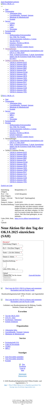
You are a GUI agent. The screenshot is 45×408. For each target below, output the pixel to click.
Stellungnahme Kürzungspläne (20, 35)
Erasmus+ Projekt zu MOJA (19, 43)
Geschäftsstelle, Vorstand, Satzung (21, 15)
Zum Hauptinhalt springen (10, 2)
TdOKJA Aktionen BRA (18, 66)
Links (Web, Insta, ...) (10, 269)
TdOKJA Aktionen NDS (18, 78)
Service (7, 21)
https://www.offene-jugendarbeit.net (27, 218)
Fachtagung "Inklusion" (13, 320)
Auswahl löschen (35, 275)
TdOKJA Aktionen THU (18, 92)
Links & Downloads (12, 344)
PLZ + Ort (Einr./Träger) (11, 248)
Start (6, 9)
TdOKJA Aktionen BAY (18, 62)
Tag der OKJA (15, 41)
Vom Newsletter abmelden (14, 359)
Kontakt (12, 19)
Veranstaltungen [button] (10, 139)
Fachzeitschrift (10, 31)
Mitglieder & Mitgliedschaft (19, 17)
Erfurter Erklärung (16, 45)
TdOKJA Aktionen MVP (18, 76)
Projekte (8, 33)
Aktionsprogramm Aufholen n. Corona (23, 39)
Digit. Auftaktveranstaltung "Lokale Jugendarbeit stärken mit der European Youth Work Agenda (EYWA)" (26, 56)
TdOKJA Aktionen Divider (14, 60)
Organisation (9, 11)
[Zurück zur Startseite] (7, 4)
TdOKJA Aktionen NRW (18, 80)
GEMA (12, 23)
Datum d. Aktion (9, 257)
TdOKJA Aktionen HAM (18, 72)
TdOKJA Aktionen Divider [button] (14, 150)
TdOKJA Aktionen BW (18, 70)
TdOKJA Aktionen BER (18, 64)
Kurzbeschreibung (9, 261)
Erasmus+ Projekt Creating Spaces (21, 47)
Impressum (22, 374)
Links (12, 27)
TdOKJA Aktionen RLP (18, 82)
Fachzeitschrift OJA (12, 342)
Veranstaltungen (10, 49)
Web (5, 385)
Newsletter (13, 29)
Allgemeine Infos (16, 13)
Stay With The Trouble (17, 37)
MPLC (12, 25)
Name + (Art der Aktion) (11, 252)
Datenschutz (22, 376)
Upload (5, 273)
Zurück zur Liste (6, 185)
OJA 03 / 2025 (10, 318)
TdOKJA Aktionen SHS (18, 90)
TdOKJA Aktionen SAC (18, 86)
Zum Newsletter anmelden (14, 357)
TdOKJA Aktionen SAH (18, 88)
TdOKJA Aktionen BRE (18, 68)
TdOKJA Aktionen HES (18, 74)
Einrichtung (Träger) (10, 244)
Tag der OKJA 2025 (12, 316)
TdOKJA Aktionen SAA (18, 84)
